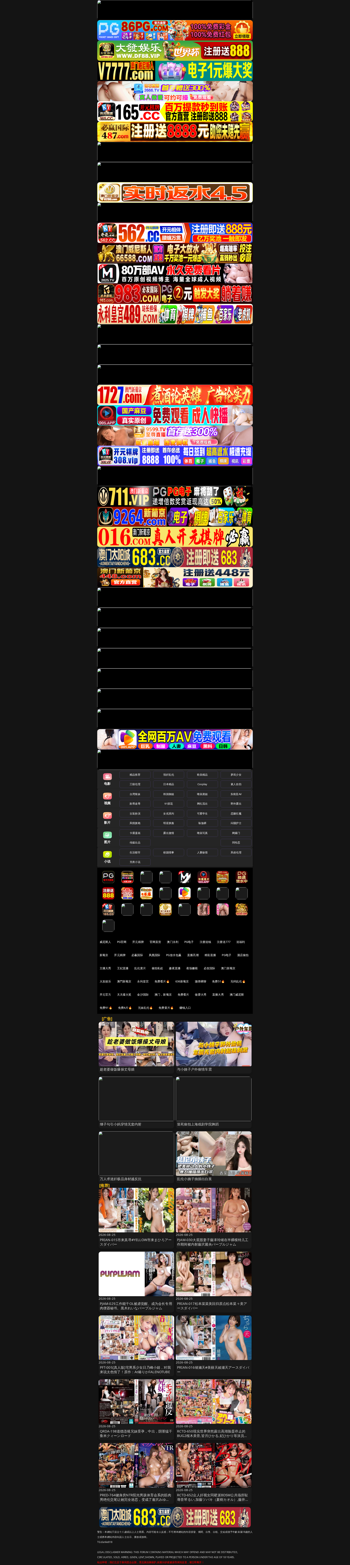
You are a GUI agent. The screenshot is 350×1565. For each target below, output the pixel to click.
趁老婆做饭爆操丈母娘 (117, 1069)
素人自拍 (236, 784)
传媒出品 (135, 842)
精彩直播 (210, 955)
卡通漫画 (135, 833)
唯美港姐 (202, 794)
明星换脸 (168, 823)
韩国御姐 (168, 794)
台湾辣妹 (135, 794)
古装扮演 (135, 813)
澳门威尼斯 (237, 994)
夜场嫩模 (192, 968)
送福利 (240, 942)
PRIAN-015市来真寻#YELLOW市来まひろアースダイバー (136, 1242)
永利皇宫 (143, 981)
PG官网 (122, 942)
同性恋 (236, 842)
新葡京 (104, 955)
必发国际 (209, 968)
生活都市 (135, 852)
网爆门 (236, 833)
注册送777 (223, 942)
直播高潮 (193, 955)
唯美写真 (202, 833)
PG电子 (189, 942)
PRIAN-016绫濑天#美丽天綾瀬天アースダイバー (213, 1369)
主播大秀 (105, 968)
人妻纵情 (202, 852)
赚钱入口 (185, 1008)
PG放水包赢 (173, 955)
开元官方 (105, 994)
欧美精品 (202, 774)
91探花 (168, 803)
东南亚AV (236, 794)
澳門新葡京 (124, 981)
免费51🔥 (218, 981)
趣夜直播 (174, 968)
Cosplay (202, 784)
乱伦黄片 (140, 968)
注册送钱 (205, 942)
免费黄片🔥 (166, 1008)
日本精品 (168, 784)
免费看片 (183, 994)
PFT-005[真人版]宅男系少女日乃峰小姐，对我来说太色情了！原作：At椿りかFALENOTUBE (135, 1369)
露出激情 (168, 833)
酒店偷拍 (243, 955)
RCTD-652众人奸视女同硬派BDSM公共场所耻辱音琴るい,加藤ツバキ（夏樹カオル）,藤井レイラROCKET (213, 1499)
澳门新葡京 (228, 968)
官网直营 (155, 942)
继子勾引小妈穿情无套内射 (121, 1124)
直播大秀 (218, 994)
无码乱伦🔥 (237, 981)
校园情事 (168, 852)
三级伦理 (135, 784)
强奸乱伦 (168, 774)
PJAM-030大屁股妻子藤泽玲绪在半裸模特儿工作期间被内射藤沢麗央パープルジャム (212, 1242)
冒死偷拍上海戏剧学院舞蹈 (198, 1124)
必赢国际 (137, 955)
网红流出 (202, 803)
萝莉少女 (236, 774)
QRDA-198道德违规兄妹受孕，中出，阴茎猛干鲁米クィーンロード (136, 1433)
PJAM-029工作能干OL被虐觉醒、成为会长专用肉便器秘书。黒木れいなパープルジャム (136, 1305)
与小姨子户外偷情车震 (194, 1069)
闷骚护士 (236, 823)
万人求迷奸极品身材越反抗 (121, 1178)
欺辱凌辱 (135, 803)
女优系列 (168, 813)
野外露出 (236, 803)
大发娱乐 (105, 981)
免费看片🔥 (162, 981)
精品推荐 (135, 774)
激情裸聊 (200, 981)
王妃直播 (123, 968)
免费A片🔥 (125, 1008)
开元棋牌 (138, 942)
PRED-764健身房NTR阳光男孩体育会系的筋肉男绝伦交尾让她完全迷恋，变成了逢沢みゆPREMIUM (135, 1499)
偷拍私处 (157, 968)
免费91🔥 (106, 1008)
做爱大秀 (200, 994)
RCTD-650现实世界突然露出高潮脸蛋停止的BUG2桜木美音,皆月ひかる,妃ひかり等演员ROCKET (211, 1435)
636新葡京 (182, 981)
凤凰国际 (154, 955)
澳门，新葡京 (163, 994)
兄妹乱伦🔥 (145, 1008)
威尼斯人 (105, 942)
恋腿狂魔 (236, 813)
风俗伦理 (236, 852)
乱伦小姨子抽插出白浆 (194, 1178)
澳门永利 (172, 942)
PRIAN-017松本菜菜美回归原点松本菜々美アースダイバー (212, 1305)
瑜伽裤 (202, 823)
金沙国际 (143, 994)
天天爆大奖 (124, 994)
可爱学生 (202, 813)
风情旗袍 (135, 823)
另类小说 (135, 862)
